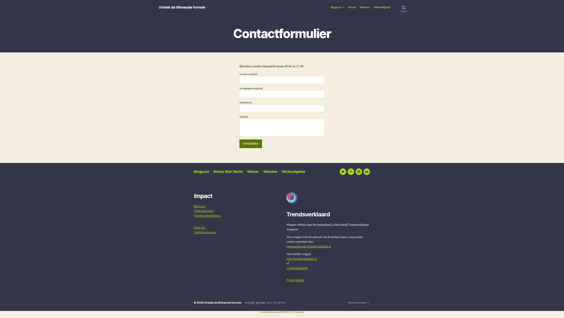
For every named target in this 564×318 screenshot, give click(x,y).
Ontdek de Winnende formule (182, 7)
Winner (352, 7)
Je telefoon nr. (245, 102)
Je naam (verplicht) (248, 74)
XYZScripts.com (298, 312)
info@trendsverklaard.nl (301, 259)
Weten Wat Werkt (228, 171)
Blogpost (336, 7)
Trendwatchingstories (207, 216)
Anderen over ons (205, 232)
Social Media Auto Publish (270, 312)
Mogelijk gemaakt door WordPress (265, 302)
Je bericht (243, 116)
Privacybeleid (295, 280)
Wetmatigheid (382, 7)
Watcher (365, 7)
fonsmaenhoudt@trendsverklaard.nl (308, 246)
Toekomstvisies (203, 211)
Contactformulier (297, 268)
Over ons (199, 228)
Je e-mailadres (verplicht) (251, 88)
